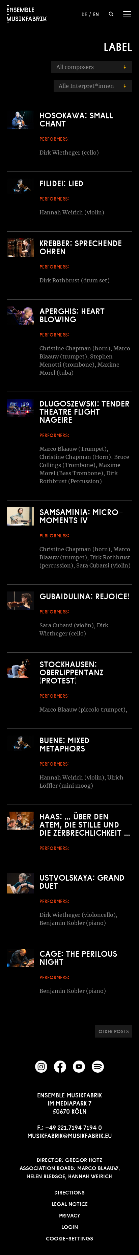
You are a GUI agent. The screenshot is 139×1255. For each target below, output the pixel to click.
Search (111, 14)
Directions (69, 1191)
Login (69, 1226)
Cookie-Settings (69, 1237)
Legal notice (70, 1203)
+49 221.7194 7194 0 (73, 1127)
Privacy (69, 1214)
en (96, 13)
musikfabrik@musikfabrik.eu (69, 1135)
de (84, 13)
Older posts (114, 1030)
